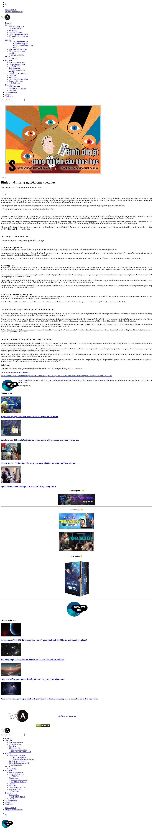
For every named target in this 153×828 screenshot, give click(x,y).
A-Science (26, 372)
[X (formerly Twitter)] (5, 195)
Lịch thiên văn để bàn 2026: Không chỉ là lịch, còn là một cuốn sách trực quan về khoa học (40, 440)
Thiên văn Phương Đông (18, 79)
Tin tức (7, 57)
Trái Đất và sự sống (18, 64)
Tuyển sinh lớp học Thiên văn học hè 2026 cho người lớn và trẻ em (29, 417)
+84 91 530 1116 (10, 10)
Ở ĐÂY (71, 380)
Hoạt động (13, 30)
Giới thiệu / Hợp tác (20, 44)
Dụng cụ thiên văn (16, 81)
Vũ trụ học (13, 77)
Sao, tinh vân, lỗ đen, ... (19, 74)
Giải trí (13, 90)
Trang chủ (8, 23)
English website (11, 92)
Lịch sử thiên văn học (17, 62)
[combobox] (15, 100)
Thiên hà (12, 75)
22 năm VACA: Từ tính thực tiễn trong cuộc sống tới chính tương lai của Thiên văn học (38, 463)
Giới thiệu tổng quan (16, 27)
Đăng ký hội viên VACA (19, 34)
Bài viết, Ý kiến (14, 187)
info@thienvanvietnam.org (14, 12)
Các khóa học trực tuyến (18, 49)
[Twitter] (5, 4)
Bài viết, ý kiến (14, 87)
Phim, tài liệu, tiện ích (19, 89)
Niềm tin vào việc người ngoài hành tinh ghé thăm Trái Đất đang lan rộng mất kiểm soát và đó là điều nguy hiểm (49, 699)
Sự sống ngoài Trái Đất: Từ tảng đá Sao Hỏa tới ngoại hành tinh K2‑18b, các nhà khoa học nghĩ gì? (44, 640)
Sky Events (9, 96)
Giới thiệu (8, 25)
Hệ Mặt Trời (15, 66)
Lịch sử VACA (16, 29)
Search (3, 100)
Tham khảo (9, 85)
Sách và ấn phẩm (15, 32)
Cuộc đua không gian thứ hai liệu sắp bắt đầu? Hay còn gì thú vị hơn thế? (33, 679)
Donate (7, 94)
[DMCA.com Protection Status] (43, 726)
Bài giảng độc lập (17, 55)
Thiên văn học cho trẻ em (18, 42)
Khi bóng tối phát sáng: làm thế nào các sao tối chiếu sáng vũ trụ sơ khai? (32, 659)
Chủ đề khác (15, 83)
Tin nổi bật (13, 59)
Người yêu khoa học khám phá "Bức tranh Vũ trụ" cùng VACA (28, 486)
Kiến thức (8, 60)
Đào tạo (8, 40)
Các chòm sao (14, 68)
